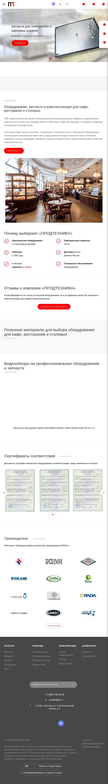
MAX (61, 724)
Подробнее (20, 43)
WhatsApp (54, 724)
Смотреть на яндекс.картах (54, 306)
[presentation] (4, 492)
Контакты (86, 652)
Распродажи (10, 665)
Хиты (6, 669)
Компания (89, 646)
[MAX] (53, 4)
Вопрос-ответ (38, 665)
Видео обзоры (66, 663)
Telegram (47, 724)
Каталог (9, 646)
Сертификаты (89, 656)
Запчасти (8, 652)
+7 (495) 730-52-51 (54, 695)
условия (26, 267)
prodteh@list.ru (56, 700)
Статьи (62, 659)
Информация (67, 646)
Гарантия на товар (41, 660)
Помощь (37, 646)
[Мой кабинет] (74, 4)
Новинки (8, 660)
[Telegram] (46, 4)
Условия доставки (41, 656)
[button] (52, 515)
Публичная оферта (91, 747)
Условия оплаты (40, 652)
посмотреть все (10, 338)
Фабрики (8, 656)
